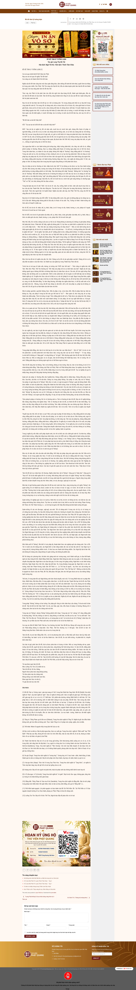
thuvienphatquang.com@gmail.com (72, 956)
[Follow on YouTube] (106, 4)
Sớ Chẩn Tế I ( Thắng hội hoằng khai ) (77, 897)
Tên (25, 925)
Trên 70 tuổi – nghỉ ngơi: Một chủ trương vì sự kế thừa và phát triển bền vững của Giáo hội (106, 259)
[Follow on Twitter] (104, 4)
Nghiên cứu (63, 11)
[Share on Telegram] (83, 19)
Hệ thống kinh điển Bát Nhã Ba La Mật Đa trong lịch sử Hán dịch (41, 878)
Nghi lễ (101, 11)
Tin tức (34, 11)
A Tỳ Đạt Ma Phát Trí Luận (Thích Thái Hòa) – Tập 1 (38, 883)
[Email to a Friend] (76, 19)
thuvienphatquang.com (47, 969)
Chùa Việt (87, 11)
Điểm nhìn (71, 11)
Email (48, 925)
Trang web (71, 925)
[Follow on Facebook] (99, 4)
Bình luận (27, 911)
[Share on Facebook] (70, 19)
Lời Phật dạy (79, 11)
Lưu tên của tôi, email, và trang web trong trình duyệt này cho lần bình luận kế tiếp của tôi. (51, 932)
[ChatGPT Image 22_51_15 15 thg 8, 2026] (56, 44)
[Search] (110, 4)
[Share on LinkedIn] (80, 19)
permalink (53, 892)
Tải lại (67, 989)
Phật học (53, 11)
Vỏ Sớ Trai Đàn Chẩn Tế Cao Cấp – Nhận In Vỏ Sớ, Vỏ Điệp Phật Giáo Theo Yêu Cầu (106, 252)
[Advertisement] (56, 810)
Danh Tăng (95, 11)
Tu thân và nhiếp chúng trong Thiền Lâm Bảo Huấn (37, 886)
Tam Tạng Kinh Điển (44, 11)
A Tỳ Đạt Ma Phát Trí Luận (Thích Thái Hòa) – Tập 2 (38, 881)
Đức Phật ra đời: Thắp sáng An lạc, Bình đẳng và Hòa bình (39, 889)
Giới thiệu (56, 953)
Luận (27, 22)
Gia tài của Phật (104, 265)
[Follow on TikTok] (101, 4)
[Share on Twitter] (73, 19)
